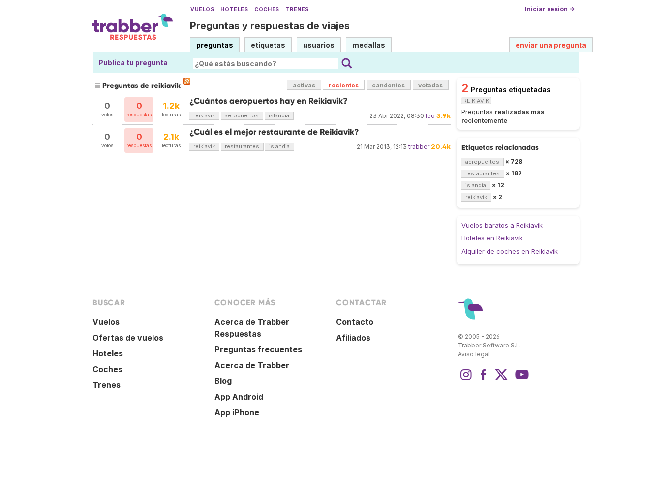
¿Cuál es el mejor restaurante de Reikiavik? (274, 132)
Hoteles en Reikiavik (492, 238)
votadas (430, 85)
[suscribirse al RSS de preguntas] (186, 81)
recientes (344, 85)
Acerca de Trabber (251, 365)
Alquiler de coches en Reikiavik (509, 251)
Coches (266, 9)
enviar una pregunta (551, 45)
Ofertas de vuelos (127, 338)
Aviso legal (473, 354)
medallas (368, 45)
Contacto (354, 322)
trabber (418, 146)
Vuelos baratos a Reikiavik (502, 225)
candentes (388, 85)
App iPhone (236, 412)
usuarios (319, 45)
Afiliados (353, 338)
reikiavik (204, 115)
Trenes (297, 9)
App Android (238, 397)
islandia (279, 115)
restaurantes (242, 146)
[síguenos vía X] (501, 379)
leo (430, 115)
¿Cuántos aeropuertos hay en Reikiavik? (268, 101)
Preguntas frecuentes (258, 349)
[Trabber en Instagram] (466, 379)
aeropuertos (242, 115)
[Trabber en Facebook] (483, 379)
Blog (223, 381)
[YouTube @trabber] (520, 379)
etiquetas (268, 45)
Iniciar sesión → (550, 9)
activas (304, 85)
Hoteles (234, 9)
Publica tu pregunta (133, 62)
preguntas (214, 45)
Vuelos (202, 9)
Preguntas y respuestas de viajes (270, 25)
